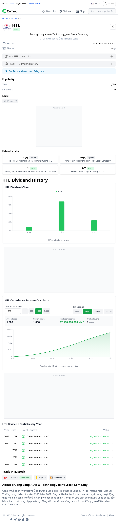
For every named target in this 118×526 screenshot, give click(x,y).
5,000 (46, 311)
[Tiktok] (23, 519)
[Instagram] (27, 519)
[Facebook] (11, 519)
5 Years (88, 311)
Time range (78, 306)
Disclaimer (101, 515)
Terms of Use (87, 515)
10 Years (98, 311)
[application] (59, 216)
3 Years (78, 311)
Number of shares (13, 306)
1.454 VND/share (34, 3)
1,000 (38, 311)
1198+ (11, 3)
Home (5, 18)
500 (31, 311)
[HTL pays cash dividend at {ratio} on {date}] (112, 436)
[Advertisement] (59, 127)
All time (108, 311)
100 (24, 311)
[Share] (113, 27)
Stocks (14, 18)
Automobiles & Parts (104, 43)
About (112, 515)
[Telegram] (15, 519)
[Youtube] (19, 519)
